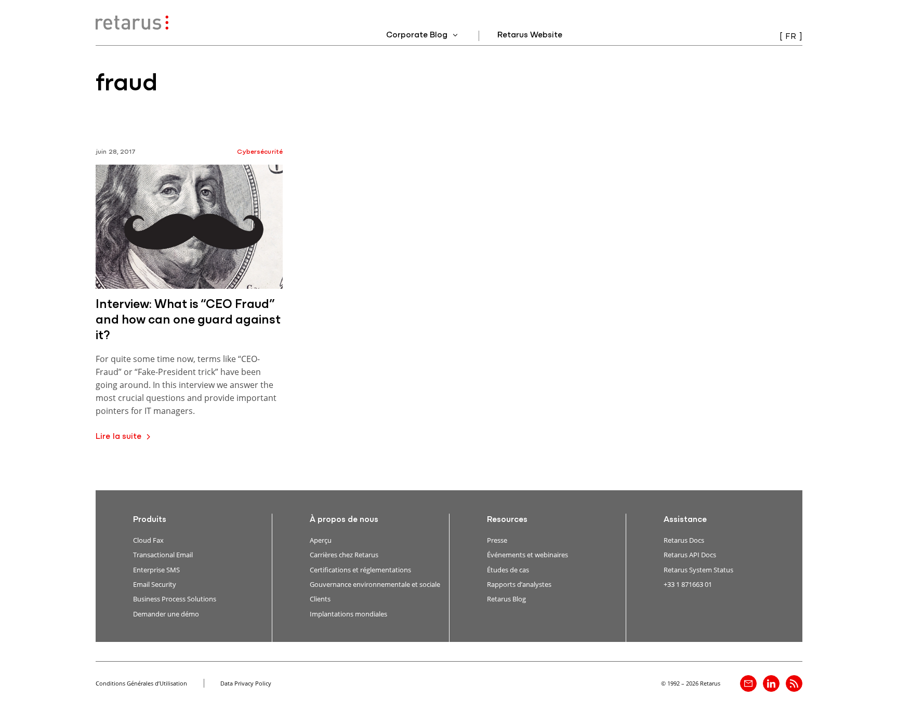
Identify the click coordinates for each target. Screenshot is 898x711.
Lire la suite (119, 437)
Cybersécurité (260, 152)
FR (790, 37)
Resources (507, 520)
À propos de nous (344, 520)
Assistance (685, 520)
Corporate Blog (418, 35)
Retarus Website (529, 35)
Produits (149, 520)
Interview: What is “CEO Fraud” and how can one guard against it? (188, 320)
